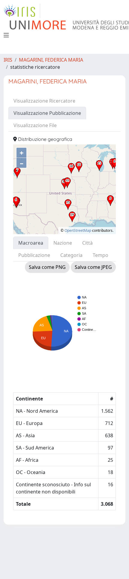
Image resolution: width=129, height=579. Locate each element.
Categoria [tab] (71, 255)
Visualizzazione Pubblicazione (47, 113)
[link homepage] (22, 11)
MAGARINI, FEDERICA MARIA (51, 60)
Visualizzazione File (35, 125)
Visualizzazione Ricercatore (44, 100)
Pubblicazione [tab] (34, 255)
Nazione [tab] (62, 243)
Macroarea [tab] (30, 243)
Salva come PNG (47, 267)
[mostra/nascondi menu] (6, 35)
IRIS (8, 60)
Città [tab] (87, 243)
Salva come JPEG (93, 267)
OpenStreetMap (77, 230)
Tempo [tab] (100, 255)
